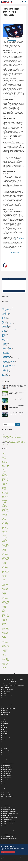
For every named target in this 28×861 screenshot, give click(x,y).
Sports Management (6, 357)
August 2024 (4, 484)
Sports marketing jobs (19, 238)
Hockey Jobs (4, 325)
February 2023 (5, 508)
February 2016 (5, 612)
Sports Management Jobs (7, 695)
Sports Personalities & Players (8, 365)
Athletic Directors (6, 309)
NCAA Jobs (4, 336)
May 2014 (4, 638)
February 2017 (5, 598)
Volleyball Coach (5, 377)
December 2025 (5, 464)
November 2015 (5, 616)
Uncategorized (5, 375)
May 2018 (4, 579)
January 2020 (5, 555)
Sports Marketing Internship (8, 361)
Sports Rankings (5, 366)
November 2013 (5, 646)
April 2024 (4, 489)
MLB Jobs (4, 330)
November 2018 (5, 571)
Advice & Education (6, 307)
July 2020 (4, 548)
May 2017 (4, 594)
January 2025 (5, 478)
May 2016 (4, 609)
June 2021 (4, 533)
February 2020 (5, 554)
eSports (3, 316)
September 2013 (5, 649)
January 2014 (5, 644)
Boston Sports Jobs (6, 781)
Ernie (3, 437)
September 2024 (5, 483)
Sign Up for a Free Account (8, 852)
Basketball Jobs (5, 312)
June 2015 (4, 623)
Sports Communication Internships (9, 811)
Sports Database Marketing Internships (10, 813)
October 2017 (5, 588)
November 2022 (5, 511)
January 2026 (5, 462)
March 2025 (4, 475)
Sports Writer (5, 370)
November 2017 (5, 587)
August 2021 (4, 531)
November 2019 (5, 558)
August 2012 (4, 664)
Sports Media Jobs (6, 712)
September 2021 (5, 530)
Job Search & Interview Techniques (9, 329)
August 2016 (4, 606)
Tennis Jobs (4, 373)
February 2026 (5, 461)
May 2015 (4, 624)
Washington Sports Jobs (7, 757)
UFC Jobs (4, 374)
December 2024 (5, 479)
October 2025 (5, 466)
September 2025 (5, 467)
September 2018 (5, 574)
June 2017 (4, 593)
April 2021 (4, 536)
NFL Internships (6, 803)
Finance (3, 317)
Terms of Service (11, 858)
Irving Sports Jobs (6, 788)
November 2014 (5, 631)
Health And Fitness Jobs (7, 323)
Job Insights (4, 327)
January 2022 (5, 524)
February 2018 (5, 583)
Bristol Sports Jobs (6, 761)
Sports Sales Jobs (6, 706)
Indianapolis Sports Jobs (7, 769)
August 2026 (4, 453)
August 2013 (4, 650)
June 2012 (4, 667)
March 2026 (4, 460)
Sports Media (5, 362)
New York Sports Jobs (7, 750)
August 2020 (4, 546)
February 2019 (5, 567)
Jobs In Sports (6, 18)
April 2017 (4, 596)
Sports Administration (7, 348)
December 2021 (5, 526)
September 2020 (5, 545)
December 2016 (5, 601)
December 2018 (5, 570)
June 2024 (4, 487)
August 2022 (4, 515)
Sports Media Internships (7, 825)
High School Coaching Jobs (8, 689)
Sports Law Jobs (6, 693)
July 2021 (4, 532)
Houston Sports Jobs (7, 771)
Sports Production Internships (8, 830)
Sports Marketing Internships (8, 823)
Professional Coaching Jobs (8, 704)
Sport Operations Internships (8, 827)
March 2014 (4, 641)
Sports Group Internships (7, 819)
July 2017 (4, 592)
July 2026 (4, 454)
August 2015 (4, 620)
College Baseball (5, 313)
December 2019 (5, 557)
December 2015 (5, 615)
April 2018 (4, 580)
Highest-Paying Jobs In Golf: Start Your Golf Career (17, 392)
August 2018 (4, 575)
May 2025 (4, 473)
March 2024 (4, 491)
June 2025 (4, 471)
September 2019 (5, 561)
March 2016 (4, 611)
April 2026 (4, 458)
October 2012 (5, 663)
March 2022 (4, 522)
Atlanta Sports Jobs (6, 790)
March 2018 (4, 581)
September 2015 (5, 619)
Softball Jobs (4, 347)
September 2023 (5, 498)
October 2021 (5, 528)
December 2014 (5, 629)
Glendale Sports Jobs (7, 777)
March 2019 (4, 566)
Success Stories (5, 371)
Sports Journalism (6, 356)
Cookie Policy (23, 858)
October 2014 (5, 632)
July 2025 (4, 470)
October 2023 (5, 497)
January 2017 (5, 600)
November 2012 (5, 662)
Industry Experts (5, 326)
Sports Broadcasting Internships (9, 809)
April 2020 (4, 552)
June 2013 (4, 653)
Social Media (4, 345)
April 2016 (4, 610)
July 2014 (4, 636)
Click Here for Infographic (13, 252)
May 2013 (4, 654)
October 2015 (5, 618)
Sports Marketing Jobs (7, 700)
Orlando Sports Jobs (6, 759)
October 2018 (5, 572)
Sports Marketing (5, 360)
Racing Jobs (4, 340)
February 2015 (5, 627)
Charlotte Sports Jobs (7, 783)
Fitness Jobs (4, 318)
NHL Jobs (4, 339)
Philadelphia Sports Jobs (7, 794)
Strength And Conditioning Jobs (9, 708)
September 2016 (5, 605)
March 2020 (4, 553)
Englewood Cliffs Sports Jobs (8, 763)
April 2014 (4, 640)
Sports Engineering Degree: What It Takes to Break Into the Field (17, 386)
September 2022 (5, 514)
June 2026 (4, 456)
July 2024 (4, 486)
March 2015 (4, 625)
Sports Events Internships (8, 815)
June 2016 (4, 607)
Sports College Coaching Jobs (8, 697)
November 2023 (5, 496)
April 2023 (4, 505)
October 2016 (5, 603)
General (3, 321)
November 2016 (5, 602)
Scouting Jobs (5, 343)
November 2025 (5, 465)
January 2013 (5, 659)
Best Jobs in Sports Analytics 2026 (17, 399)
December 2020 (5, 541)
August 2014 (4, 634)
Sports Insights (5, 352)
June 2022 (4, 518)
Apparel (3, 308)
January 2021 (5, 540)
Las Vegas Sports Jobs (7, 786)
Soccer (3, 344)
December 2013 (5, 645)
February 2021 (5, 539)
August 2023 (4, 500)
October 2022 (5, 513)
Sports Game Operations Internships (10, 817)
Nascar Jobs (4, 334)
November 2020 (5, 543)
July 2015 (4, 622)
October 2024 (5, 482)
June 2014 (4, 637)
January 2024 (5, 493)
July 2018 (4, 576)
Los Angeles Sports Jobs (7, 767)
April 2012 (4, 668)
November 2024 (5, 480)
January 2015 (5, 628)
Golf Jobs (4, 322)
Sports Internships (6, 353)
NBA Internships (6, 801)
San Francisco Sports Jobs (7, 773)
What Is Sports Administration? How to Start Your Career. (16, 413)
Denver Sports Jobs (6, 792)
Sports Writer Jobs (6, 691)
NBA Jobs (4, 335)
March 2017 (4, 597)
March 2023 (4, 506)
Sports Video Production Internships (10, 838)
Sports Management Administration (10, 358)
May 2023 (4, 504)
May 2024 (4, 488)
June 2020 (4, 549)
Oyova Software (15, 857)
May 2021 (4, 535)
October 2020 (5, 544)
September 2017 (5, 589)
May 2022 (4, 519)
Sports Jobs (4, 355)
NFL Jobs (4, 338)
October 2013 (5, 647)
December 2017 (5, 585)
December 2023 (5, 495)
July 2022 (4, 517)
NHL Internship (6, 805)
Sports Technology (6, 369)
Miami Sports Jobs (6, 765)
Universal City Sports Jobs (7, 752)
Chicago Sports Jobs (6, 754)
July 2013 (4, 651)
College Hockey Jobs (6, 737)
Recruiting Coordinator (7, 342)
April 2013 (4, 655)
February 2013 (5, 658)
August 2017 (4, 590)
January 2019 (5, 568)
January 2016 (5, 614)
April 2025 (4, 474)
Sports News (20, 18)
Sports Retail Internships (7, 832)
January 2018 (5, 584)
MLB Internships (6, 798)
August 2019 (4, 562)
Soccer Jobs (5, 744)
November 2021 (5, 527)
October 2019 (5, 559)
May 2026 (4, 457)
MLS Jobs (4, 331)
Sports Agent (5, 349)
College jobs (4, 314)
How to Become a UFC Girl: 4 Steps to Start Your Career (17, 406)
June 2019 (4, 563)
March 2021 (4, 537)
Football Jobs (4, 320)
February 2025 (5, 476)
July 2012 (4, 666)
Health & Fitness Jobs (7, 702)
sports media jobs (12, 40)
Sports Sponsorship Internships (9, 834)
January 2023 (5, 509)
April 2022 (4, 520)
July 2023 (4, 501)
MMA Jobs (4, 332)
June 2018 (4, 577)
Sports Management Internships (9, 821)
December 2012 (5, 660)
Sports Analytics (5, 351)
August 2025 (4, 469)
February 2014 (5, 642)
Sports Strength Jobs (6, 367)
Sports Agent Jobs (6, 710)
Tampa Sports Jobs (6, 779)
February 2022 (5, 523)
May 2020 (4, 550)
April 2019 (4, 565)
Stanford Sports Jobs (7, 775)
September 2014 (5, 633)
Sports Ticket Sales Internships (8, 836)
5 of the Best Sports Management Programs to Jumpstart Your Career (13, 443)
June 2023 (4, 502)
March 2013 (4, 657)
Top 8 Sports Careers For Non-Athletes (14, 440)
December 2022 (5, 510)
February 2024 (5, 492)
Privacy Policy (17, 858)
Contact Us (14, 859)
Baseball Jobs (5, 310)
